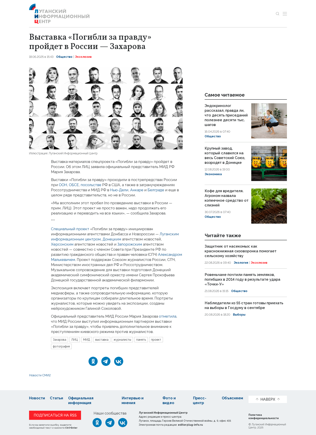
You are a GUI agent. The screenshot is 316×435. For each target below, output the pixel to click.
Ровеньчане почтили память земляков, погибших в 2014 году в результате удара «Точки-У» (242, 279)
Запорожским (129, 244)
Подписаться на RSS (55, 415)
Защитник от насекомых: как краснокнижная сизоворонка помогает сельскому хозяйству (240, 251)
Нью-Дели (119, 190)
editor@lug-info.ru (190, 424)
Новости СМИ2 (40, 375)
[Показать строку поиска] (277, 13)
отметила (167, 316)
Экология (241, 263)
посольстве (91, 185)
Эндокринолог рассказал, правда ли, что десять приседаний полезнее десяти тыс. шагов (226, 115)
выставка (101, 339)
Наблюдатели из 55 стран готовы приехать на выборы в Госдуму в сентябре (244, 305)
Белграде (156, 190)
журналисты (122, 339)
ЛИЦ (74, 339)
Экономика (213, 174)
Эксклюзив (83, 57)
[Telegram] (105, 361)
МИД (86, 339)
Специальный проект (70, 229)
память (141, 339)
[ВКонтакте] (118, 361)
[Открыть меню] (285, 13)
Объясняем (232, 398)
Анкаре (136, 190)
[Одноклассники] (93, 361)
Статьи (56, 398)
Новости (37, 398)
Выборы (239, 314)
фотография (61, 346)
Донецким (112, 239)
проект (156, 339)
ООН (63, 185)
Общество (64, 57)
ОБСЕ (74, 185)
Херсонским (62, 244)
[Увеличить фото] (106, 106)
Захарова (59, 339)
